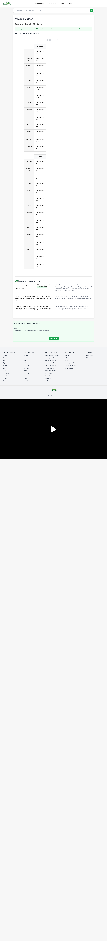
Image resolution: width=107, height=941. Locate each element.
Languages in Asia (50, 365)
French (5, 376)
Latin (25, 358)
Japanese (6, 363)
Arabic (5, 360)
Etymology (52, 3)
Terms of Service (70, 365)
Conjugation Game (71, 363)
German (5, 378)
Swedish (26, 373)
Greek (5, 355)
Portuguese (6, 373)
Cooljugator (17, 330)
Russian (5, 358)
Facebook (91, 355)
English (5, 368)
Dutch (4, 370)
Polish (25, 378)
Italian (25, 363)
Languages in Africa (51, 358)
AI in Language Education (52, 355)
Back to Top (53, 338)
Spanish (5, 365)
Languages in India (50, 360)
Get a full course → (85, 29)
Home (67, 355)
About (67, 358)
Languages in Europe (51, 363)
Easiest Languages (50, 370)
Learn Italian (48, 378)
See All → (6, 381)
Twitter (90, 358)
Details (39, 24)
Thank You (48, 376)
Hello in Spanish (49, 368)
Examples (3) (30, 24)
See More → (48, 381)
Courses (72, 3)
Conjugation (39, 3)
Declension (19, 24)
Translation (56, 40)
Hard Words (48, 373)
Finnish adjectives (30, 330)
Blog (62, 3)
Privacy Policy (69, 368)
